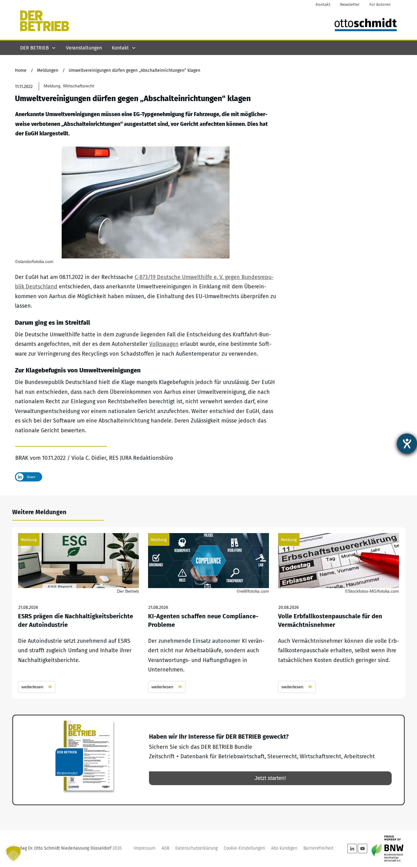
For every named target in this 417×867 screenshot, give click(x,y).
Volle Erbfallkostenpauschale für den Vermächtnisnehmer (338, 613)
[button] (13, 853)
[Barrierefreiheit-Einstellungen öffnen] (407, 444)
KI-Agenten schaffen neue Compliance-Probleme (208, 613)
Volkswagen (164, 344)
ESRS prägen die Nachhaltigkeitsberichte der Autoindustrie (78, 613)
